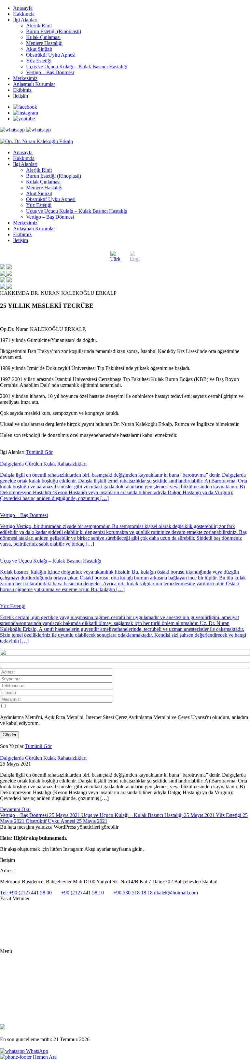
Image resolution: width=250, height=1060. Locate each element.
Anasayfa (23, 8)
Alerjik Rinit (39, 25)
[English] (135, 256)
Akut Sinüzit (39, 49)
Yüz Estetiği (38, 60)
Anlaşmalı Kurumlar (34, 84)
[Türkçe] (115, 256)
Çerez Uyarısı (12, 931)
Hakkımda (24, 14)
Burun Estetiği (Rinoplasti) (53, 31)
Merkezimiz (25, 78)
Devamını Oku (15, 809)
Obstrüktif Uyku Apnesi (51, 55)
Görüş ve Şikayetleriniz (33, 1011)
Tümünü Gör (39, 452)
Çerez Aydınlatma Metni (22, 941)
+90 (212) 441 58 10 (82, 892)
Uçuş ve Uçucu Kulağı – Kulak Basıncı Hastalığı (76, 66)
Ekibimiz (22, 90)
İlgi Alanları (25, 19)
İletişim (20, 96)
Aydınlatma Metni (16, 909)
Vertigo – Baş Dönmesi (50, 72)
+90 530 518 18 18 (133, 892)
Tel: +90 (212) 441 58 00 (26, 892)
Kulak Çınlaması (43, 37)
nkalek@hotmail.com (176, 892)
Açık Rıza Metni (15, 920)
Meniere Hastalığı (44, 43)
